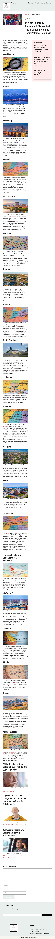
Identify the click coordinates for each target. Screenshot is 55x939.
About (43, 3)
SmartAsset (13, 216)
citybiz (13, 682)
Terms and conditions (36, 933)
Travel (25, 3)
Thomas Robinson (35, 14)
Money (20, 3)
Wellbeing (37, 3)
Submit (47, 915)
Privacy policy (44, 929)
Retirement (14, 3)
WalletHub (21, 715)
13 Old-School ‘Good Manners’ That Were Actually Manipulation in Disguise (42, 47)
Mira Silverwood (38, 65)
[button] (11, 8)
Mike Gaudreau (37, 51)
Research (31, 3)
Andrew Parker (37, 76)
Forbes (11, 370)
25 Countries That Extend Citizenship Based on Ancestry (41, 73)
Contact (48, 3)
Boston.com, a (13, 752)
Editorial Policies (34, 931)
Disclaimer (46, 933)
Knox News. (6, 533)
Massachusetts (9, 753)
